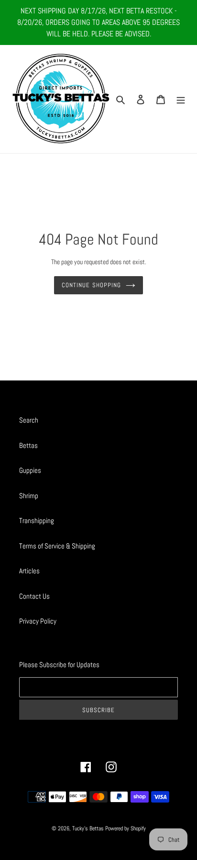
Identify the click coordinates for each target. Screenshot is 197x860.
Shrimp (28, 495)
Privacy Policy (37, 620)
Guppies (30, 470)
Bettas (28, 445)
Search (28, 419)
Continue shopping (91, 285)
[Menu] (181, 99)
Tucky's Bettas (88, 828)
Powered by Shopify (125, 828)
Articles (29, 570)
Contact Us (34, 596)
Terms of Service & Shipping (57, 545)
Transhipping (36, 520)
